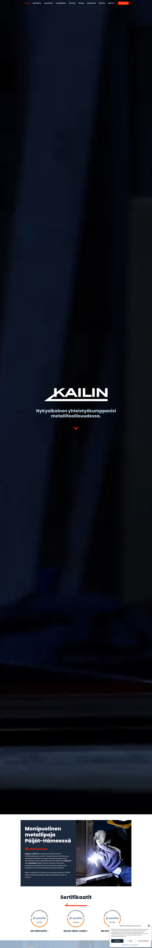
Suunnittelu (48, 3)
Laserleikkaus (61, 3)
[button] (149, 926)
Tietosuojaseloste (134, 944)
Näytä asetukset (143, 941)
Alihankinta (37, 3)
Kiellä (130, 941)
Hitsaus (81, 3)
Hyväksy (117, 941)
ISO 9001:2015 (39, 931)
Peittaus (102, 3)
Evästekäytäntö (125, 944)
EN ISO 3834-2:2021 (76, 931)
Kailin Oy (111, 3)
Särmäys (72, 3)
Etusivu (27, 3)
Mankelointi (91, 3)
